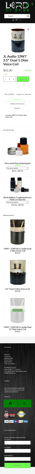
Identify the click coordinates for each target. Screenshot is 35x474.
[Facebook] (10, 403)
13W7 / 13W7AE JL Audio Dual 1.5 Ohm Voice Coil (17, 328)
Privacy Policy (8, 360)
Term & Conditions (9, 363)
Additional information (17, 104)
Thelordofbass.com (20, 371)
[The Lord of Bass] (17, 7)
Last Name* (7, 447)
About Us (7, 354)
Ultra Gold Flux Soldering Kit (18, 163)
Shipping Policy (8, 358)
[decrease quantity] (5, 79)
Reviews (17, 108)
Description (17, 99)
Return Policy (8, 362)
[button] (28, 29)
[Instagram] (24, 403)
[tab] (17, 99)
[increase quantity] (13, 79)
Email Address (8, 455)
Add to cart (23, 79)
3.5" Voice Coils (26, 94)
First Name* (7, 439)
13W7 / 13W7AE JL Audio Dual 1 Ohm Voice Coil (17, 249)
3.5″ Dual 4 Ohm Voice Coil (17, 289)
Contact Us (7, 356)
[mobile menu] (32, 4)
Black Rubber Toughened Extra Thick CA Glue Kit (17, 198)
